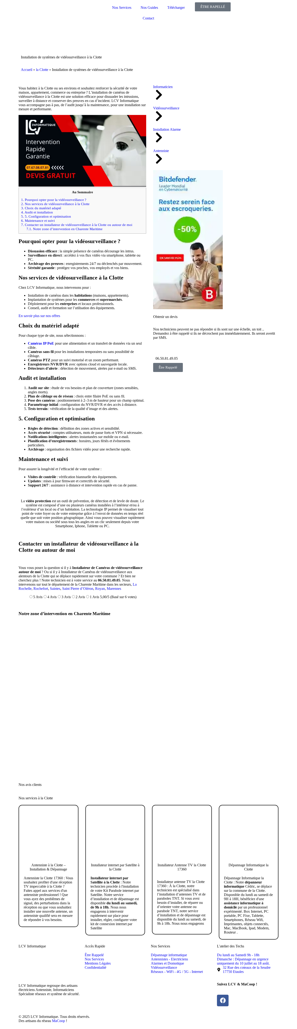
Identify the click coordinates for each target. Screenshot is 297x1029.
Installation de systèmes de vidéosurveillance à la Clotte (61, 57)
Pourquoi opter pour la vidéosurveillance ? (53, 200)
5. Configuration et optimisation (46, 216)
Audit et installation (37, 212)
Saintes (55, 589)
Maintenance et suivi (38, 220)
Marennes (114, 589)
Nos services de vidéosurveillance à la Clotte (55, 204)
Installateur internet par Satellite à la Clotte (115, 867)
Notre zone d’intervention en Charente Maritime (64, 229)
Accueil (26, 70)
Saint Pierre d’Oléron (77, 589)
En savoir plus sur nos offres (39, 316)
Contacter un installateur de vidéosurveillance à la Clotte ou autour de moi (76, 225)
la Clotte (42, 70)
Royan (100, 589)
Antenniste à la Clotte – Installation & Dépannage (48, 867)
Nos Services (121, 8)
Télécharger (176, 8)
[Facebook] (223, 1000)
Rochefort (40, 589)
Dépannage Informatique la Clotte (248, 867)
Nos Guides (149, 8)
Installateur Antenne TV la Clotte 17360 (182, 867)
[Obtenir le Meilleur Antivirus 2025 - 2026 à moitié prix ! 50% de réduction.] (188, 308)
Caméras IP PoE (41, 343)
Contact (148, 18)
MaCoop (58, 1021)
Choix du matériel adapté (41, 208)
